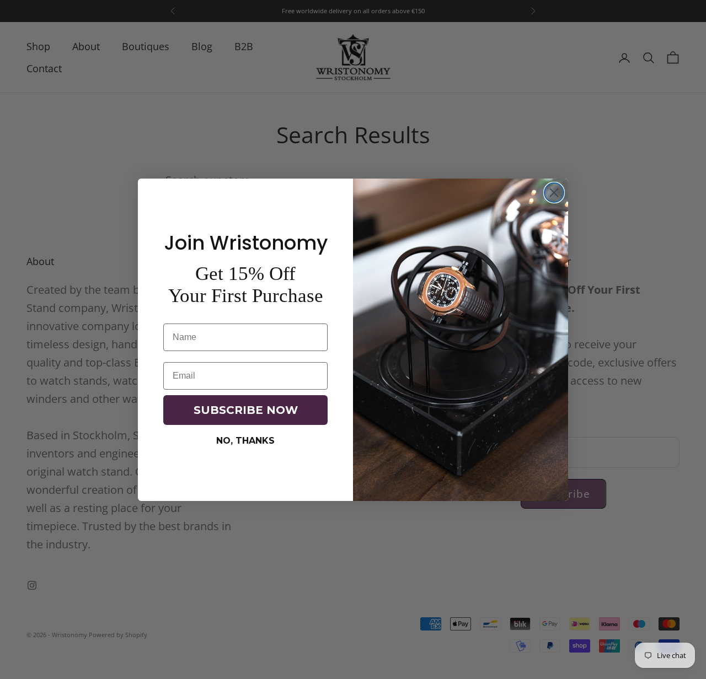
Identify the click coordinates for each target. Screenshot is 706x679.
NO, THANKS (245, 440)
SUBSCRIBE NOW (246, 410)
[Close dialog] (554, 192)
